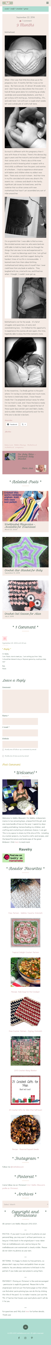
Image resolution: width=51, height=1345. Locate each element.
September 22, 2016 (25, 17)
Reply (6, 649)
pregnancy (19, 447)
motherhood (9, 447)
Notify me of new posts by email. (17, 756)
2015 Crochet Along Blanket (25, 1070)
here (17, 842)
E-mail (5, 727)
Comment (6, 687)
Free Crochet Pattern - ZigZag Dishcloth (25, 1031)
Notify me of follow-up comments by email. (21, 749)
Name (5, 716)
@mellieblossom (17, 1167)
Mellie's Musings (20, 445)
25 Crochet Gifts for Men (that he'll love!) (25, 1110)
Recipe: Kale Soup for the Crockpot (25, 991)
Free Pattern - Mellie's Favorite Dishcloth (25, 913)
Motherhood (32, 445)
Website (5, 739)
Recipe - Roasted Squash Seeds (25, 1149)
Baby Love (9, 445)
